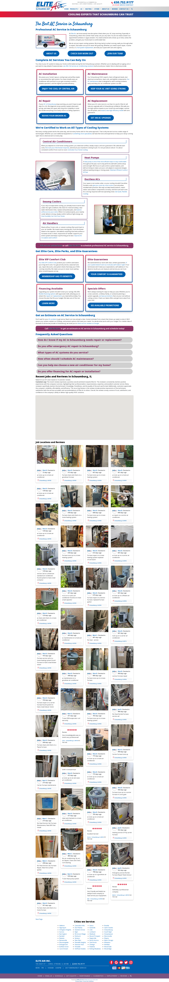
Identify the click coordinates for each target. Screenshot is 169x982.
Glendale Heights (80, 942)
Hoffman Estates (80, 949)
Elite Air (73, 33)
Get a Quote (71, 976)
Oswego (92, 945)
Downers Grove (80, 930)
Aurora (61, 932)
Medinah (92, 934)
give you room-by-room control (103, 185)
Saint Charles (108, 928)
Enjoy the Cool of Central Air (58, 88)
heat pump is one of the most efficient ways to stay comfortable (105, 162)
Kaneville (92, 928)
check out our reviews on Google (88, 323)
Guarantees (98, 976)
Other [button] (96, 9)
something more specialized (82, 134)
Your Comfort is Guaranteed (106, 274)
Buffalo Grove (63, 947)
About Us (51, 53)
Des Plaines (78, 928)
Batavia (61, 938)
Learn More (48, 303)
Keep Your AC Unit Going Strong (108, 88)
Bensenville (63, 940)
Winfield (106, 945)
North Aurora (93, 940)
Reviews (115, 9)
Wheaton (107, 942)
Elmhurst (78, 936)
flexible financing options (47, 294)
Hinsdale (77, 947)
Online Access (80, 979)
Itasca (91, 926)
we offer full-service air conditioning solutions (78, 66)
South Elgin (108, 932)
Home (66, 9)
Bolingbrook (63, 945)
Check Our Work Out (82, 53)
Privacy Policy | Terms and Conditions (84, 981)
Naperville (92, 938)
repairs (48, 296)
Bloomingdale (63, 942)
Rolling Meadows (95, 949)
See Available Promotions (105, 305)
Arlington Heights (65, 930)
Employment (112, 976)
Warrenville (108, 936)
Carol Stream (63, 949)
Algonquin (62, 928)
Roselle (106, 926)
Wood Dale (107, 947)
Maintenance (84, 976)
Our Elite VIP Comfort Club (47, 263)
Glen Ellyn (78, 940)
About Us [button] (105, 9)
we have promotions (106, 296)
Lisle (90, 930)
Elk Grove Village (80, 934)
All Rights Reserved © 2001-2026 (91, 979)
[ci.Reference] (47, 456)
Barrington (63, 934)
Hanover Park (79, 945)
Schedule (59, 976)
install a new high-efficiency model (112, 110)
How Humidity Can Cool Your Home (53, 216)
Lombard (92, 932)
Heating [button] (88, 9)
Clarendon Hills (80, 926)
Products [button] (74, 9)
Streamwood (108, 934)
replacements (57, 296)
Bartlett (61, 936)
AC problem (52, 319)
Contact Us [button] (124, 9)
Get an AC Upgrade (101, 117)
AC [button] (81, 9)
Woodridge (108, 949)
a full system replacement (84, 48)
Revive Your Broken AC (54, 115)
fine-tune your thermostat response (57, 148)
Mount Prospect (94, 936)
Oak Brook (93, 942)
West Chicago (108, 940)
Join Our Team (115, 53)
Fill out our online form (51, 245)
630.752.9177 (123, 2)
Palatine (92, 947)
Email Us (48, 976)
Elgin (76, 932)
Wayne (106, 938)
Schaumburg (108, 930)
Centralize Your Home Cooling (78, 150)
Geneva (77, 938)
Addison (62, 926)
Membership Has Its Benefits (57, 276)
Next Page (39, 919)
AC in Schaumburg (50, 104)
